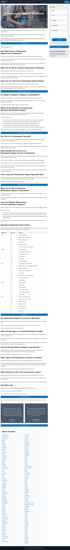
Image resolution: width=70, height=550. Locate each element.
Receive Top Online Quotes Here (24, 184)
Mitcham (26, 457)
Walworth (4, 490)
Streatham (4, 534)
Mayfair (3, 531)
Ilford (3, 469)
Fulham (26, 462)
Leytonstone (4, 483)
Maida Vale (27, 452)
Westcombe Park (10, 393)
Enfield (26, 476)
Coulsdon (26, 488)
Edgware (26, 507)
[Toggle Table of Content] (11, 47)
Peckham (4, 482)
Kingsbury (27, 492)
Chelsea (3, 539)
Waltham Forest (5, 518)
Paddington (27, 443)
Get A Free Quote (24, 425)
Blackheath (4, 447)
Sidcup (3, 461)
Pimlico (3, 527)
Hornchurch (4, 520)
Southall (26, 525)
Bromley (3, 462)
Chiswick (26, 485)
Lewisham (4, 457)
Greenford (27, 518)
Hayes (26, 535)
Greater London (4, 393)
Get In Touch (59, 46)
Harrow (26, 520)
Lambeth (3, 508)
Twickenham (27, 511)
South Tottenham (5, 522)
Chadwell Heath (5, 492)
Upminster (4, 532)
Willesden (27, 478)
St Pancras (4, 524)
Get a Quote (23, 20)
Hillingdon (27, 537)
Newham (3, 443)
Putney (26, 469)
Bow (3, 476)
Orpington (4, 510)
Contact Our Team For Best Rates (24, 91)
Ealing (26, 513)
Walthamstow (4, 503)
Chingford (26, 438)
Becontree (4, 473)
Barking (3, 450)
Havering (26, 439)
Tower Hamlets (5, 468)
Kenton (26, 516)
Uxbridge (26, 542)
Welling (21, 393)
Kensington (27, 450)
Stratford (3, 464)
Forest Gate (4, 466)
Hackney (3, 489)
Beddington (27, 455)
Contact (66, 1)
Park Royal (27, 490)
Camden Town (5, 536)
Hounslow (27, 523)
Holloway (4, 529)
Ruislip (26, 539)
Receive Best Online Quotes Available (24, 132)
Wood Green (27, 445)
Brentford (26, 499)
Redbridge (4, 485)
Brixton (3, 504)
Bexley (3, 475)
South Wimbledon (28, 467)
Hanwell (26, 514)
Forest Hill (4, 487)
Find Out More (24, 314)
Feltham (26, 534)
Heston (26, 528)
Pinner (26, 532)
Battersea (26, 441)
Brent (26, 481)
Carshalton (27, 474)
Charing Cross (5, 517)
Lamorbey (4, 459)
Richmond (27, 497)
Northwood (27, 541)
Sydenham (4, 494)
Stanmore (26, 521)
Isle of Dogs (4, 452)
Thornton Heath (5, 541)
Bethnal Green (5, 480)
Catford (3, 471)
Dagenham (4, 478)
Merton (26, 460)
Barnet (26, 493)
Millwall (3, 454)
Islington (3, 506)
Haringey (26, 436)
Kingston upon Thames (29, 504)
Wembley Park (27, 495)
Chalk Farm (27, 434)
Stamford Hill (4, 513)
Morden (26, 471)
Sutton (26, 483)
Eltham (24, 393)
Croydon (26, 448)
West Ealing (27, 506)
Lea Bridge (4, 496)
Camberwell (4, 499)
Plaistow (3, 445)
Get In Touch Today (24, 43)
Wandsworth (27, 453)
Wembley (26, 500)
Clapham (4, 525)
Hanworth (26, 530)
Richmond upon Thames (29, 502)
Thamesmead (17, 393)
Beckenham (4, 497)
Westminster (4, 515)
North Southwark (5, 501)
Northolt (26, 527)
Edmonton (27, 446)
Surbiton (26, 509)
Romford (3, 511)
